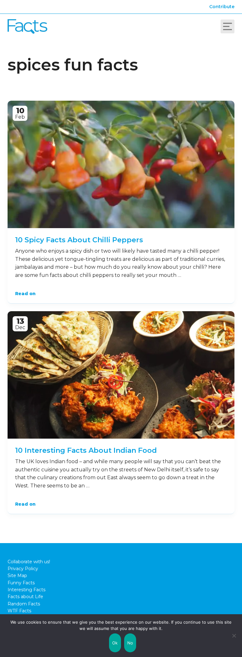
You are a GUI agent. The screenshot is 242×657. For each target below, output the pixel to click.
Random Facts (24, 604)
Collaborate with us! (29, 561)
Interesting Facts (26, 589)
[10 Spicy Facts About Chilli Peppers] (121, 164)
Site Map (17, 575)
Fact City (27, 26)
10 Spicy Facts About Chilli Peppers (79, 240)
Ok (115, 642)
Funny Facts (21, 583)
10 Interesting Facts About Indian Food (86, 450)
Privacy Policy (23, 568)
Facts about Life (25, 596)
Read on (25, 293)
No (130, 642)
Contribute (221, 6)
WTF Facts (19, 611)
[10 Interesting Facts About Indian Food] (121, 375)
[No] (234, 635)
